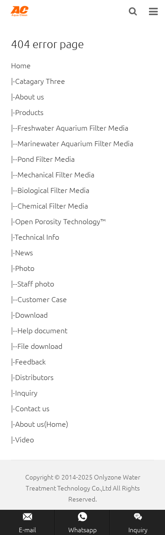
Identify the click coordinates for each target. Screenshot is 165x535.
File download (39, 346)
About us (29, 96)
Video (24, 439)
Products (29, 112)
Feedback (30, 361)
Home (21, 65)
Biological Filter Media (53, 190)
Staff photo (35, 283)
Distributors (34, 377)
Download (31, 314)
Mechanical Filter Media (55, 174)
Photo (24, 268)
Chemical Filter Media (52, 205)
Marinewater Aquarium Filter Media (75, 143)
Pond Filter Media (46, 159)
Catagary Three (40, 81)
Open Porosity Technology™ (60, 221)
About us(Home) (41, 424)
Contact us (32, 408)
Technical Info (37, 237)
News (24, 252)
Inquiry (26, 392)
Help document (42, 330)
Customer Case (42, 299)
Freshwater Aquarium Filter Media (72, 127)
